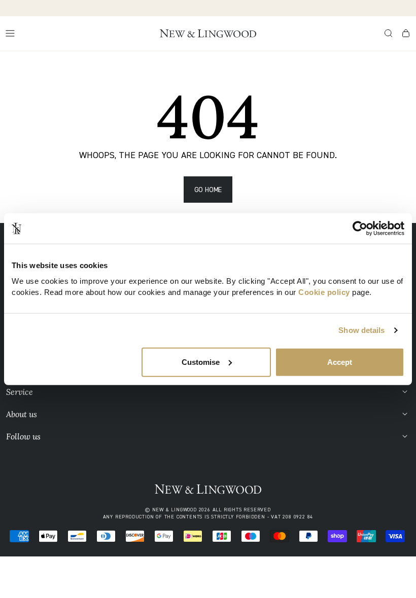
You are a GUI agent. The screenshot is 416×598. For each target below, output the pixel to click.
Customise (201, 361)
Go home (208, 189)
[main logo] (208, 33)
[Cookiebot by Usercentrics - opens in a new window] (360, 228)
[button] (389, 33)
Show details (361, 330)
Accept (339, 361)
